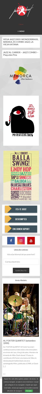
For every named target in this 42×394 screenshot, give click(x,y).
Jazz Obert (21, 11)
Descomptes (21, 219)
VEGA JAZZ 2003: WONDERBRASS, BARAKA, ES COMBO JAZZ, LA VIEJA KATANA (20, 42)
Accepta (28, 391)
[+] (4, 374)
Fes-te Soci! (21, 209)
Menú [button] (21, 31)
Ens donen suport (21, 229)
